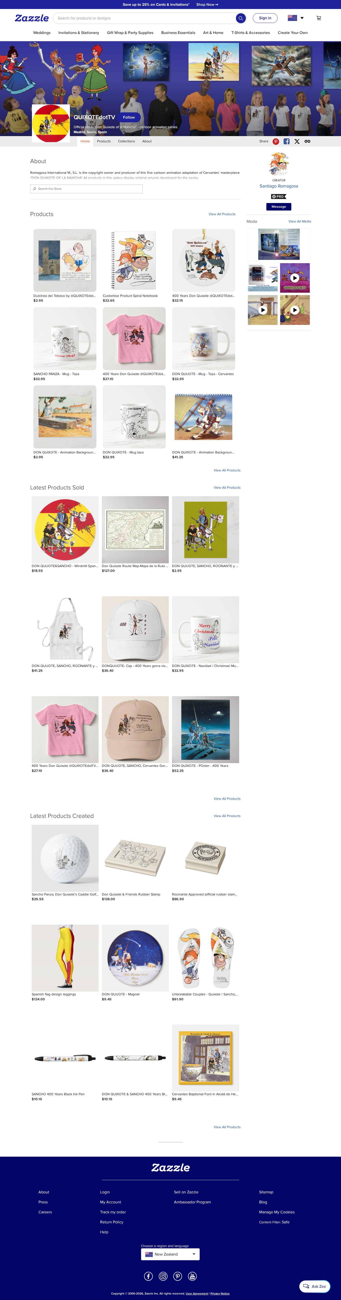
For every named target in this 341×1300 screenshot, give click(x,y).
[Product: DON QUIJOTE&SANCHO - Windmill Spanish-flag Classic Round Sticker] (65, 529)
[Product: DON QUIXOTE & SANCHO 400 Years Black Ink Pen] (135, 1058)
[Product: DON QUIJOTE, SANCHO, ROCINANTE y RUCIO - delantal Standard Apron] (65, 629)
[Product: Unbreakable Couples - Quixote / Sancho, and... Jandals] (205, 958)
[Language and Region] (296, 18)
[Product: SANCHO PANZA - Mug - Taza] (64, 338)
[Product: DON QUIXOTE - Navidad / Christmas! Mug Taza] (205, 629)
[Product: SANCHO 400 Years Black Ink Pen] (65, 1058)
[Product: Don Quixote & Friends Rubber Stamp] (135, 858)
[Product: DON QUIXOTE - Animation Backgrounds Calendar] (203, 416)
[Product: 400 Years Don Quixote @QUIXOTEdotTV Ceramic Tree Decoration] (203, 260)
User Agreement (197, 1294)
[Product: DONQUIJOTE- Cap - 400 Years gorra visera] (135, 629)
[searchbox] (150, 18)
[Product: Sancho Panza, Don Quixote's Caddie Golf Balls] (65, 858)
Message (279, 207)
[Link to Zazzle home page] (33, 18)
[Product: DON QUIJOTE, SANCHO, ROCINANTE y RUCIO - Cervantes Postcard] (205, 529)
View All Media (300, 221)
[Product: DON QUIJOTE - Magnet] (135, 958)
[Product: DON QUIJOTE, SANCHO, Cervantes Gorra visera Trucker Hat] (135, 729)
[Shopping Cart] (318, 17)
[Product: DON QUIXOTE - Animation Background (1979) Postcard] (64, 416)
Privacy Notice (220, 1294)
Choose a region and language (165, 1246)
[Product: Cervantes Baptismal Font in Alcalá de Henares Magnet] (205, 1058)
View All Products (222, 214)
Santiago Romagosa (279, 186)
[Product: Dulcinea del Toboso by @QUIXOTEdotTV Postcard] (64, 260)
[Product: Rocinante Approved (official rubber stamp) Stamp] (205, 858)
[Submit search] (241, 18)
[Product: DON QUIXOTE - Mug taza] (134, 416)
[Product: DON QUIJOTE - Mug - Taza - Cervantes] (203, 338)
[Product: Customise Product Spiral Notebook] (134, 260)
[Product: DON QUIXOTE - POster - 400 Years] (205, 729)
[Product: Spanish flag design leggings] (65, 958)
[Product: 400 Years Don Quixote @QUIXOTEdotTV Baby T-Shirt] (134, 338)
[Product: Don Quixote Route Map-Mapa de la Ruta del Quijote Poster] (135, 529)
